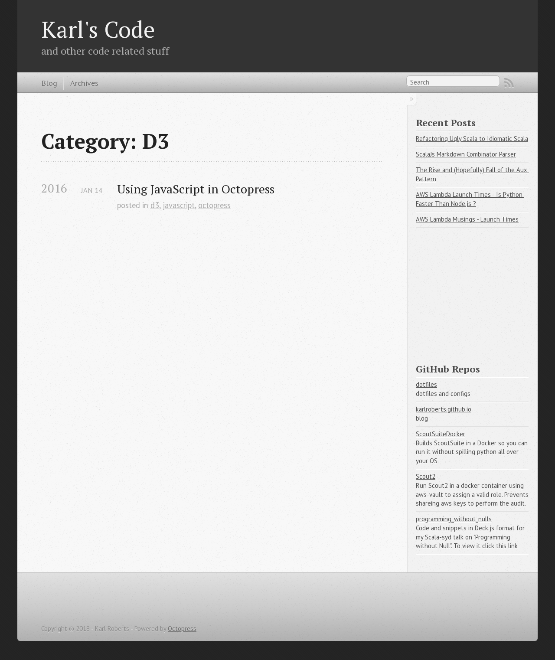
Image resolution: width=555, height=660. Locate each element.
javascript (179, 205)
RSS (509, 83)
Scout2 (425, 476)
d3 (154, 205)
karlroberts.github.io (443, 409)
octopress (214, 205)
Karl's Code (98, 29)
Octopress (182, 628)
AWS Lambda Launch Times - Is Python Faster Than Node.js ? (470, 199)
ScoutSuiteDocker (440, 434)
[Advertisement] (481, 291)
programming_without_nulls (454, 519)
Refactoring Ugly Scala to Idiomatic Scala (472, 138)
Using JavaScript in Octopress (195, 189)
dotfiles (426, 384)
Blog (49, 83)
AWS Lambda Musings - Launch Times (467, 219)
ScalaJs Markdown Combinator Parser (466, 154)
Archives (84, 83)
